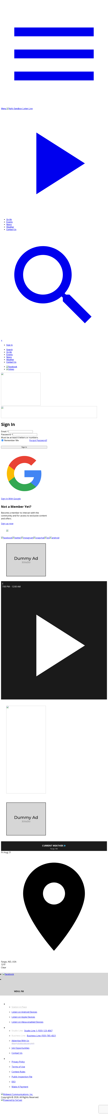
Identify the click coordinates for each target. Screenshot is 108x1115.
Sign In (24, 447)
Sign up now (7, 523)
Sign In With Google (11, 498)
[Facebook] (11, 367)
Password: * (7, 434)
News (9, 224)
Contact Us (11, 229)
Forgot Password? (38, 440)
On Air (9, 219)
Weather (10, 227)
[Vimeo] (10, 369)
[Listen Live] (54, 643)
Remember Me (11, 440)
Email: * (4, 431)
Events (9, 222)
